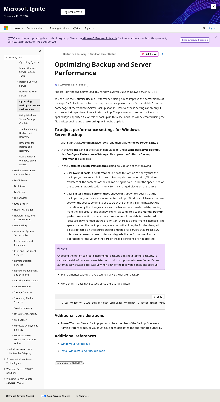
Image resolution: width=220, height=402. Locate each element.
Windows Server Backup (103, 53)
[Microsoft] (6, 28)
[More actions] (162, 54)
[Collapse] (40, 51)
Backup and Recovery (74, 53)
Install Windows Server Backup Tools (83, 351)
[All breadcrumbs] (57, 54)
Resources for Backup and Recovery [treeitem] (26, 146)
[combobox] (22, 57)
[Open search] (204, 28)
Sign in (212, 28)
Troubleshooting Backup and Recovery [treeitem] (28, 132)
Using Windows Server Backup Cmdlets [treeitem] (27, 119)
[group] (110, 304)
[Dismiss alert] (213, 6)
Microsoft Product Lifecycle (99, 38)
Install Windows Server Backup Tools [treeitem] (28, 71)
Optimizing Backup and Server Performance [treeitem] (29, 105)
